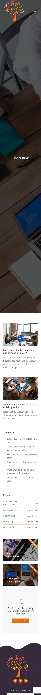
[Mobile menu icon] (35, 11)
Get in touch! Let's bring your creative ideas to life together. (20, 611)
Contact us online (20, 621)
